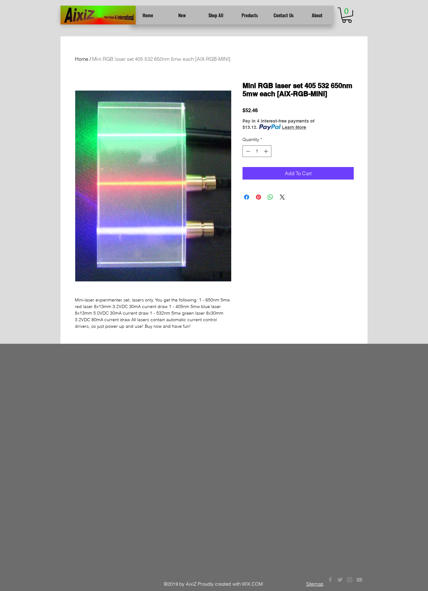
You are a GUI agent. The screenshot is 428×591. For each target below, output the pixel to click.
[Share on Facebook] (246, 197)
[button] (347, 15)
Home (81, 59)
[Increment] (266, 151)
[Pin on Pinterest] (258, 197)
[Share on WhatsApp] (270, 197)
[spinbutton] (257, 151)
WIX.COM (252, 584)
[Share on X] (282, 197)
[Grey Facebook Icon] (330, 579)
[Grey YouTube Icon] (359, 579)
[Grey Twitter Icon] (340, 579)
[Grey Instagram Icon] (349, 579)
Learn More (294, 127)
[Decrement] (247, 151)
